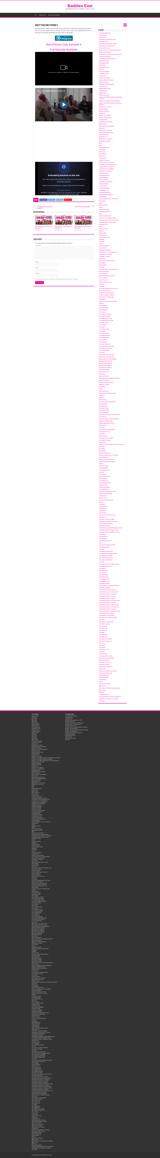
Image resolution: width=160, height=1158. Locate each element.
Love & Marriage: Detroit (105, 318)
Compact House (103, 186)
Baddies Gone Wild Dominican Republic (109, 101)
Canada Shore (102, 158)
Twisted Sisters (103, 654)
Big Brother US (103, 136)
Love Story (102, 352)
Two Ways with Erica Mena (106, 656)
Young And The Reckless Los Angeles (108, 698)
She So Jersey (102, 474)
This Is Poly (102, 643)
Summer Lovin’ (103, 498)
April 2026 (34, 721)
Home (35, 15)
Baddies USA (42, 15)
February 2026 (35, 724)
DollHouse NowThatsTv (105, 216)
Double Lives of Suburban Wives (107, 218)
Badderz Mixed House (105, 88)
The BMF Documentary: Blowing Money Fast (110, 528)
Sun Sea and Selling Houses (106, 500)
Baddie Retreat (103, 90)
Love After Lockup (104, 322)
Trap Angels (102, 647)
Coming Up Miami (104, 183)
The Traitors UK (103, 628)
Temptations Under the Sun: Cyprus (108, 521)
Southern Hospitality (104, 487)
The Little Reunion (103, 575)
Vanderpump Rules (104, 675)
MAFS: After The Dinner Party (106, 354)
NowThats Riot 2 (103, 406)
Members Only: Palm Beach (106, 382)
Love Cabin (102, 327)
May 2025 (34, 737)
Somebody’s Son (103, 481)
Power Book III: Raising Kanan (107, 429)
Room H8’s (102, 446)
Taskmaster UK (103, 510)
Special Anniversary (104, 489)
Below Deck (102, 128)
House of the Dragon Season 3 (107, 275)
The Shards (102, 619)
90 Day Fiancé (102, 37)
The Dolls (101, 549)
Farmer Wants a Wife (104, 237)
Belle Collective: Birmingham (106, 126)
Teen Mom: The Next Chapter (107, 519)
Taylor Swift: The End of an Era (107, 515)
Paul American (102, 416)
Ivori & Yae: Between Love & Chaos (108, 288)
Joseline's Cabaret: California (106, 295)
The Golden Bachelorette (105, 560)
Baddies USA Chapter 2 (105, 115)
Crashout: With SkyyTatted (106, 194)
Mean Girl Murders (104, 376)
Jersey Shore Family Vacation (106, 292)
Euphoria (101, 231)
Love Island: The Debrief (105, 348)
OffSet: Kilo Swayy (104, 412)
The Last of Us (103, 572)
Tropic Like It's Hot (104, 649)
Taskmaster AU (103, 508)
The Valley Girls (103, 636)
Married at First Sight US (105, 367)
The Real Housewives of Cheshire (107, 594)
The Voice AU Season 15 (105, 641)
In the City (101, 284)
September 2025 (36, 731)
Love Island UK (103, 339)
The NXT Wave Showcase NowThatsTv (109, 585)
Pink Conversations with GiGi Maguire (109, 419)
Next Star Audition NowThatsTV (107, 401)
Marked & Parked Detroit (105, 361)
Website (37, 273)
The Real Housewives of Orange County (109, 600)
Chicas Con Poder (103, 179)
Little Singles (102, 312)
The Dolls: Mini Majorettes (106, 551)
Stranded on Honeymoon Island (107, 491)
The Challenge (103, 538)
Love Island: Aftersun (104, 344)
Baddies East (80, 6)
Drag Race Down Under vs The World (109, 220)
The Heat (101, 562)
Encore (101, 226)
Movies (101, 389)
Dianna (101, 207)
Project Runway (103, 436)
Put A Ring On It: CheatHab (106, 438)
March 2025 (35, 739)
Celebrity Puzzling (103, 173)
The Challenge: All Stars (105, 540)
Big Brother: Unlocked (105, 141)
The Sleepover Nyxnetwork (106, 622)
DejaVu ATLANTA (103, 205)
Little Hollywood (103, 310)
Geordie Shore (103, 248)
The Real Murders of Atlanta (106, 613)
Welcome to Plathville (104, 683)
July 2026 (34, 717)
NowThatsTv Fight (104, 408)
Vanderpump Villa (103, 677)
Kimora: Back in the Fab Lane (106, 297)
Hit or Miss (102, 267)
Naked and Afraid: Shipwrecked (107, 393)
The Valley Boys (103, 634)
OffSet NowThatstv (104, 410)
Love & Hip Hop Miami (105, 316)
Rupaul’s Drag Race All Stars (106, 459)
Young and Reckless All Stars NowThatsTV (110, 696)
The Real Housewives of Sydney (107, 609)
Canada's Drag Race (104, 160)
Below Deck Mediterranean (106, 132)
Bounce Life (102, 151)
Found (100, 243)
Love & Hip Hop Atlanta (105, 314)
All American (102, 65)
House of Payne (103, 273)
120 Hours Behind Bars (105, 33)
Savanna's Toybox (104, 466)
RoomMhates (102, 451)
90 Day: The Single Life (105, 56)
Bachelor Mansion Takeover (106, 80)
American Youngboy (104, 71)
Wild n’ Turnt (102, 690)
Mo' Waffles (102, 386)
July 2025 (34, 734)
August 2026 (35, 716)
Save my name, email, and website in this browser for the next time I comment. (58, 279)
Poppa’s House (103, 425)
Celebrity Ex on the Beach (105, 171)
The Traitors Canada (104, 624)
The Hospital (102, 568)
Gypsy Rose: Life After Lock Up (107, 260)
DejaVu (101, 203)
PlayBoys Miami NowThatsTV (106, 423)
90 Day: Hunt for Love (104, 48)
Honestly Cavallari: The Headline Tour (109, 269)
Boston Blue (102, 149)
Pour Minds (102, 427)
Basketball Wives (103, 119)
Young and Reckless (104, 694)
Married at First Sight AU (105, 363)
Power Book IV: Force (104, 431)
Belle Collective (103, 124)
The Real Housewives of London (107, 596)
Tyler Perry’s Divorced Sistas (106, 658)
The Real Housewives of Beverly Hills (108, 592)
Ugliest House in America (105, 666)
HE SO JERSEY (102, 263)
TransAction (102, 645)
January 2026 (35, 725)
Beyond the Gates (103, 134)
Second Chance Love (104, 470)
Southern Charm (103, 485)
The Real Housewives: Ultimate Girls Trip (109, 611)
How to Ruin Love (103, 280)
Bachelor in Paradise (104, 78)
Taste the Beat (102, 513)
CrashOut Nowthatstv (104, 192)
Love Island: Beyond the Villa (106, 346)
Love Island (102, 331)
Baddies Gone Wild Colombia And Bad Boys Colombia (46, 757)
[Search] (125, 24)
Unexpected (102, 669)
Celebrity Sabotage (104, 175)
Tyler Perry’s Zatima (104, 664)
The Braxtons (102, 534)
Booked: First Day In (104, 147)
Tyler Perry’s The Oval (104, 662)
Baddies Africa (103, 93)
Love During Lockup (104, 329)
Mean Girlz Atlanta (104, 380)
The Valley (101, 632)
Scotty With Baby (103, 468)
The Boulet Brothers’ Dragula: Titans (108, 530)
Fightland (101, 239)
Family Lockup (102, 233)
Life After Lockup (103, 307)
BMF (100, 145)
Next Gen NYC (102, 399)
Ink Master (102, 286)
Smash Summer (103, 478)
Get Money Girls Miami (105, 250)
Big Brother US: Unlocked (105, 139)
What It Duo (102, 686)
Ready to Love (102, 442)
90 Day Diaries (103, 35)
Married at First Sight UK (105, 365)
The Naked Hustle (103, 577)
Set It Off (101, 472)
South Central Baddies (54, 15)
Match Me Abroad (104, 372)
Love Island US (103, 342)
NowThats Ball (103, 404)
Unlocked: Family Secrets (105, 673)
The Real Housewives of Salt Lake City (109, 607)
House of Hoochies (104, 271)
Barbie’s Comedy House (105, 117)
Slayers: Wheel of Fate (105, 476)
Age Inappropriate (104, 63)
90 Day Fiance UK (103, 41)
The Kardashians (103, 570)
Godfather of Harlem (104, 256)
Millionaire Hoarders (104, 384)
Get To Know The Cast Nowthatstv (108, 252)
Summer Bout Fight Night (105, 493)
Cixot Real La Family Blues (105, 181)
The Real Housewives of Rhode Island (109, 604)
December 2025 (36, 727)
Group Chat (102, 258)
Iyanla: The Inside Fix (104, 290)
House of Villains (103, 278)
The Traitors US (103, 630)
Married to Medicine (104, 369)
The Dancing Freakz (104, 547)
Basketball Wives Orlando (105, 122)
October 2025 (35, 730)
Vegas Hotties (102, 679)
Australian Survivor (104, 73)
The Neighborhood (104, 579)
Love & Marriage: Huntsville (106, 320)
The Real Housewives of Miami (107, 598)
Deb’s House (102, 201)
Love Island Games (104, 337)
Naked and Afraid (103, 391)
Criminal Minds (103, 196)
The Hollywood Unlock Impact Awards (109, 564)
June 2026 (34, 718)
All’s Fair (101, 69)
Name (37, 262)
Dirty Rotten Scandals (104, 211)
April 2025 (34, 738)
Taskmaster (102, 504)
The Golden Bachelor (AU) (106, 557)
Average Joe (102, 75)
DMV (100, 213)
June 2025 (34, 735)
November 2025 (36, 728)
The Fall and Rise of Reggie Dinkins (108, 553)
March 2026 (35, 723)
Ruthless (101, 463)
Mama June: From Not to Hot (106, 357)
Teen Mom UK (102, 517)
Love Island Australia (104, 335)
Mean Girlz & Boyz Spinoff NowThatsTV (109, 378)
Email (37, 267)
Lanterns (101, 303)
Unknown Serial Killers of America (108, 671)
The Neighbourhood (104, 581)
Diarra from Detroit (104, 209)
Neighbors (102, 395)
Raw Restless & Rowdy (105, 440)
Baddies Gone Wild (104, 95)
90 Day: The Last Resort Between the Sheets (110, 54)
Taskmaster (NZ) (103, 506)
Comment (38, 245)
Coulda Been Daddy (104, 188)
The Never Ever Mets (104, 583)
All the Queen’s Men (104, 67)
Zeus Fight (101, 701)
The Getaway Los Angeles (106, 555)
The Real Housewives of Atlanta (107, 589)
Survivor (101, 502)
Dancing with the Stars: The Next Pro (108, 198)
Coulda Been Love (104, 190)
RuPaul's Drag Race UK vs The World (108, 455)
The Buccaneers (103, 536)
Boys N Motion (103, 154)
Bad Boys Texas (103, 86)
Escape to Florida (103, 228)
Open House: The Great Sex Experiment (109, 414)
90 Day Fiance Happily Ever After (107, 39)
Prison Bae (102, 433)
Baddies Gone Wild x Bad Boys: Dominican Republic (45, 760)
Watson (101, 681)
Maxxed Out (102, 374)
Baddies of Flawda (104, 111)
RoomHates (102, 448)
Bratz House (102, 156)
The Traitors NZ (103, 626)
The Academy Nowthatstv (105, 523)
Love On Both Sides (104, 350)
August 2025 (35, 732)
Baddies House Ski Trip (105, 107)
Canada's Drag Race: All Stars (106, 162)
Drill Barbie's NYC (103, 224)
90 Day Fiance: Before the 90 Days (108, 43)
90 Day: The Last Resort (105, 52)
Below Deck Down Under (105, 130)
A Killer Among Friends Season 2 (107, 58)
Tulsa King (101, 651)
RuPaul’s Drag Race (104, 457)
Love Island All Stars (104, 333)
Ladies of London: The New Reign (108, 301)
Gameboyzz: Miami (104, 245)
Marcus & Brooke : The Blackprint (108, 359)
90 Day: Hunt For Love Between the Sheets (110, 50)
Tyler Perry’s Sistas (104, 660)
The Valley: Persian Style (105, 639)
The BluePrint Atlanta (104, 525)
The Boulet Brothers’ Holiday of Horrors (109, 532)
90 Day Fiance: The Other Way (107, 46)
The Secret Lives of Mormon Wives (108, 617)
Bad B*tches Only (103, 82)
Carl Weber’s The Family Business (108, 164)
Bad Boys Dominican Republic (107, 84)
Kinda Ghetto (102, 299)
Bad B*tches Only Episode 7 (83, 206)
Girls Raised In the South (105, 254)
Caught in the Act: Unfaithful (106, 169)
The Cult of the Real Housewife (107, 545)
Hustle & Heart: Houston (105, 282)
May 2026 (34, 720)
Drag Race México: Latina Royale (107, 222)
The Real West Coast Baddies (106, 615)
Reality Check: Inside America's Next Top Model (111, 444)
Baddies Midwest (103, 109)
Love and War (102, 325)
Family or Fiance (103, 235)
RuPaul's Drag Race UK (105, 453)
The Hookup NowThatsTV (106, 566)
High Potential (102, 265)
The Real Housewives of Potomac (108, 602)
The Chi (101, 542)
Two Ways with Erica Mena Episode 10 (44, 207)
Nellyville (101, 397)
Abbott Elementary (104, 60)
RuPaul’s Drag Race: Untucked (107, 461)
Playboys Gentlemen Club (105, 421)
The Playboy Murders (104, 587)
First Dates (102, 241)
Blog (100, 143)
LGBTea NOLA (102, 305)
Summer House (103, 495)
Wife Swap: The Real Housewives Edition (109, 688)
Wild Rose (101, 692)
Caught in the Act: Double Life (107, 166)
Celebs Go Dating (103, 177)
